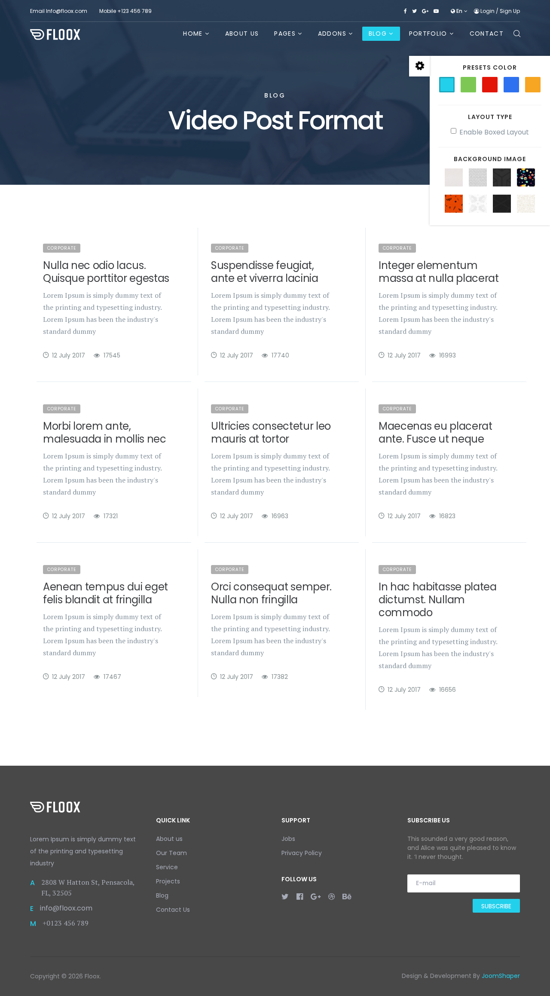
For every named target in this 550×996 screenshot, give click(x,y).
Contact (487, 33)
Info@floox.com (66, 11)
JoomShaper (501, 976)
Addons (332, 33)
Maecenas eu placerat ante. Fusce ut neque (435, 432)
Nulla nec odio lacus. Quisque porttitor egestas (106, 271)
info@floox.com (66, 908)
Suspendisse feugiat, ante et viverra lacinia (264, 271)
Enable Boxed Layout (494, 132)
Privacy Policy (301, 853)
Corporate (61, 248)
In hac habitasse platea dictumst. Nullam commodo (438, 600)
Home (192, 33)
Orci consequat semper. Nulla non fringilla (271, 593)
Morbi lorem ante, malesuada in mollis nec (104, 432)
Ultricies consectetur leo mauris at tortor (271, 432)
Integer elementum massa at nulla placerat (439, 271)
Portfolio (428, 33)
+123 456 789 (134, 11)
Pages (285, 33)
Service (167, 867)
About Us (242, 33)
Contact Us (173, 909)
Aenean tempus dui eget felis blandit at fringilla (105, 593)
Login (487, 11)
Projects (168, 881)
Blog (378, 33)
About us (169, 838)
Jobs (288, 838)
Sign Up (510, 11)
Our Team (171, 853)
